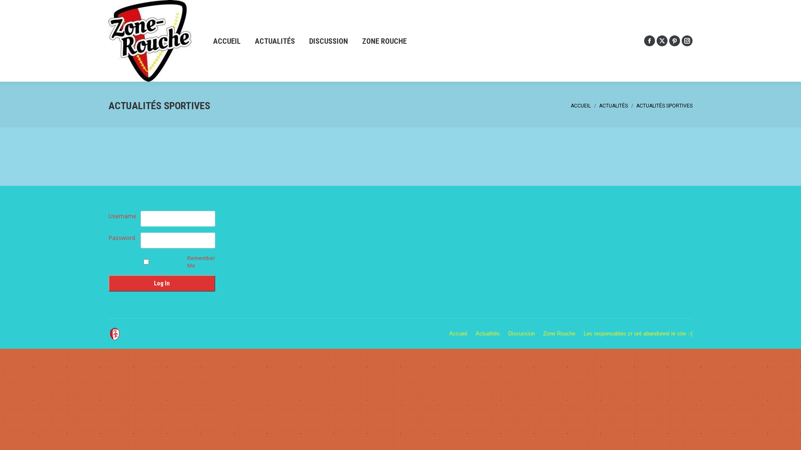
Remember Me (201, 261)
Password (121, 238)
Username (122, 216)
